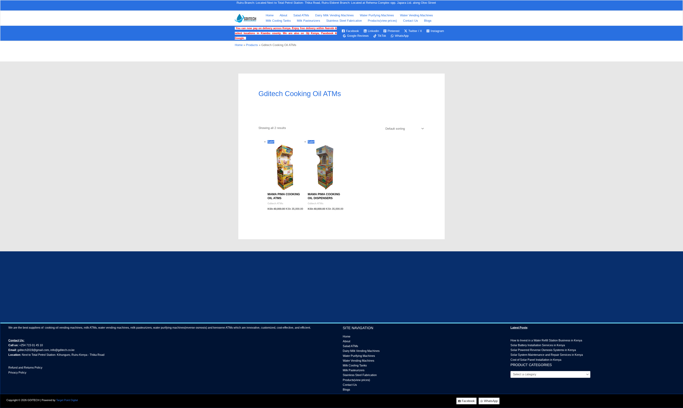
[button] (446, 5)
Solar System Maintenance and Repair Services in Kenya (546, 354)
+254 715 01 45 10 (30, 345)
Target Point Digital (67, 400)
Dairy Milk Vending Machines (334, 15)
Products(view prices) (382, 20)
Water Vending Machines (416, 15)
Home (270, 15)
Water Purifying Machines (377, 15)
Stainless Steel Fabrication (344, 20)
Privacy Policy (17, 372)
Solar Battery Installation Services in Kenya (537, 345)
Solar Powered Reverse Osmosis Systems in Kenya (543, 350)
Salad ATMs (301, 15)
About (283, 15)
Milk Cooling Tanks (278, 20)
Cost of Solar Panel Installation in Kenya (535, 359)
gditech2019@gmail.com (33, 350)
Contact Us (410, 20)
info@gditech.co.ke (62, 350)
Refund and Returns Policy (25, 367)
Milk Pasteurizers (308, 20)
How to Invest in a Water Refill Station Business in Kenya (546, 340)
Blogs (427, 20)
